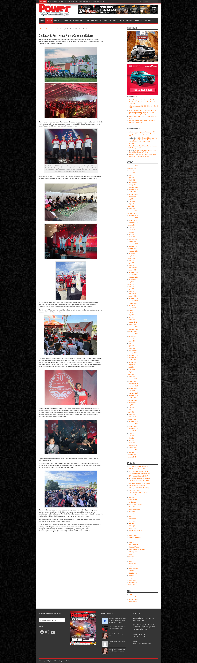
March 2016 (131, 443)
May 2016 (131, 438)
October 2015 (132, 454)
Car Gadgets (132, 502)
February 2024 (132, 239)
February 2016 (132, 445)
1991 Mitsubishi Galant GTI (136, 485)
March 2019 (131, 376)
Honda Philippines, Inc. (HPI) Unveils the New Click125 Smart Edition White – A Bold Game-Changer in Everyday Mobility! (142, 112)
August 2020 (132, 336)
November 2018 (133, 386)
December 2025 (133, 187)
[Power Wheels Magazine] (55, 14)
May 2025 (131, 203)
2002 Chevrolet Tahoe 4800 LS (137, 492)
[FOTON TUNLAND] (118, 13)
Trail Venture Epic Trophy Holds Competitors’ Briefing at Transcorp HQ (67, 1)
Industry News (132, 535)
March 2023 (131, 265)
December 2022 (133, 272)
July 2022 (131, 282)
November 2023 (133, 246)
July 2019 (131, 367)
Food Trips (131, 526)
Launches (54, 29)
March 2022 (131, 291)
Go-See (130, 533)
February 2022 (132, 293)
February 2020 (132, 350)
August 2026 (132, 168)
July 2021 (131, 310)
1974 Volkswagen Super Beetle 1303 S (140, 473)
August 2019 (132, 364)
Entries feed (132, 597)
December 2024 (133, 215)
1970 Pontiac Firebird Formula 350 (138, 466)
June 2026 (131, 173)
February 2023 (132, 267)
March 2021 (131, 319)
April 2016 (131, 440)
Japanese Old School (134, 537)
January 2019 (132, 381)
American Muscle (133, 495)
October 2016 (132, 426)
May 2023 (131, 260)
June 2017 (131, 407)
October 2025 (132, 192)
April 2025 (131, 206)
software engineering (134, 132)
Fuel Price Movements (135, 530)
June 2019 (131, 369)
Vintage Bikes (132, 585)
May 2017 (131, 409)
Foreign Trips (132, 528)
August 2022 (132, 279)
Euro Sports (132, 521)
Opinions (106, 20)
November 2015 (133, 452)
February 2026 (132, 182)
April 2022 (131, 289)
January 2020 (132, 353)
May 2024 (131, 232)
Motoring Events (93, 20)
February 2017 (132, 417)
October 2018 (132, 388)
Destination (131, 511)
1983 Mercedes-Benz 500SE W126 (138, 481)
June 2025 (131, 201)
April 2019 (131, 374)
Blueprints (131, 497)
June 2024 (131, 230)
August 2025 (132, 196)
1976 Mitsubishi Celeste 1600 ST (138, 476)
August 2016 (132, 431)
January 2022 (132, 296)
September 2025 (133, 194)
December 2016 (133, 421)
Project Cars (118, 20)
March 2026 (131, 180)
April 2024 (131, 234)
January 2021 (132, 324)
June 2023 (131, 258)
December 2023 (133, 244)
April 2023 (131, 263)
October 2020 (132, 331)
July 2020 (131, 338)
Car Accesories (132, 499)
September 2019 (133, 362)
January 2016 (132, 447)
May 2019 (131, 372)
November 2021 (133, 301)
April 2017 (131, 412)
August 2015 (132, 457)
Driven (56, 20)
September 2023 (133, 251)
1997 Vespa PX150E (134, 490)
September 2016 (133, 428)
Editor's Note (132, 518)
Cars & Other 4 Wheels (135, 504)
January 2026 (132, 185)
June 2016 (131, 435)
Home (42, 20)
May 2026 (131, 175)
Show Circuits (132, 573)
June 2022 (131, 284)
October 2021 (132, 303)
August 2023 (132, 253)
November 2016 (133, 424)
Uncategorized (132, 582)
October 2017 (132, 398)
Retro (128, 20)
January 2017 (132, 419)
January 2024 (132, 241)
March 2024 (131, 237)
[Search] (156, 1)
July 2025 (131, 199)
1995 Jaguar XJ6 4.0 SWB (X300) (138, 488)
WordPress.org (132, 601)
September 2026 (133, 166)
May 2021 (131, 315)
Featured (131, 523)
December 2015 (133, 450)
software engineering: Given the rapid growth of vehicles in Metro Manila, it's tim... (117, 620)
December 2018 (133, 383)
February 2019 (132, 379)
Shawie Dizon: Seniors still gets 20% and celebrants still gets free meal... (117, 651)
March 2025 (131, 208)
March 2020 (131, 348)
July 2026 (131, 170)
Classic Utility (132, 507)
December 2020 (133, 327)
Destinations (132, 514)
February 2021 (132, 322)
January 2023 (132, 270)
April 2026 (131, 177)
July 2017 (131, 405)
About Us (148, 20)
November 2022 (133, 275)
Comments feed (133, 599)
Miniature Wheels (133, 547)
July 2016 (131, 433)
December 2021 (133, 298)
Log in (130, 594)
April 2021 (131, 317)
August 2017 (132, 402)
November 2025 (133, 189)
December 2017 (133, 393)
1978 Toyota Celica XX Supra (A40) (139, 478)
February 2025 (132, 211)
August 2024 (132, 225)
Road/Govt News (133, 568)
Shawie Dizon (132, 146)
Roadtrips (131, 571)
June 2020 (131, 341)
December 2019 (133, 355)
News (48, 20)
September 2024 (133, 222)
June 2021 (131, 312)
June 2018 (131, 391)
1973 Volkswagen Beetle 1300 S (138, 471)
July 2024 (131, 227)
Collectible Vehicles (134, 509)
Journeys (66, 20)
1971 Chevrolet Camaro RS (136, 469)
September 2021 (133, 305)
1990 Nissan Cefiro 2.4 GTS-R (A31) (139, 483)
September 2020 (133, 334)
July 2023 (131, 256)
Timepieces (131, 578)
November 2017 (133, 395)
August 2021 (132, 308)
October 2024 (132, 220)
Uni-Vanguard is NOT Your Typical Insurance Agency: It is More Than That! (142, 133)
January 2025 (132, 213)
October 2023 (132, 248)
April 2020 (131, 346)
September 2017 (133, 400)
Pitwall (130, 561)
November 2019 (133, 357)
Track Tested (132, 580)
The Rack (138, 20)
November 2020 (133, 329)
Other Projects (132, 559)
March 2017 (131, 414)
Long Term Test (78, 20)
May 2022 (131, 286)
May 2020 (131, 343)
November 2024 (133, 218)
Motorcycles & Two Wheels (136, 549)
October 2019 (132, 360)
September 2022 (133, 277)
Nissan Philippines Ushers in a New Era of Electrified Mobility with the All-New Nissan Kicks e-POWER (143, 101)
